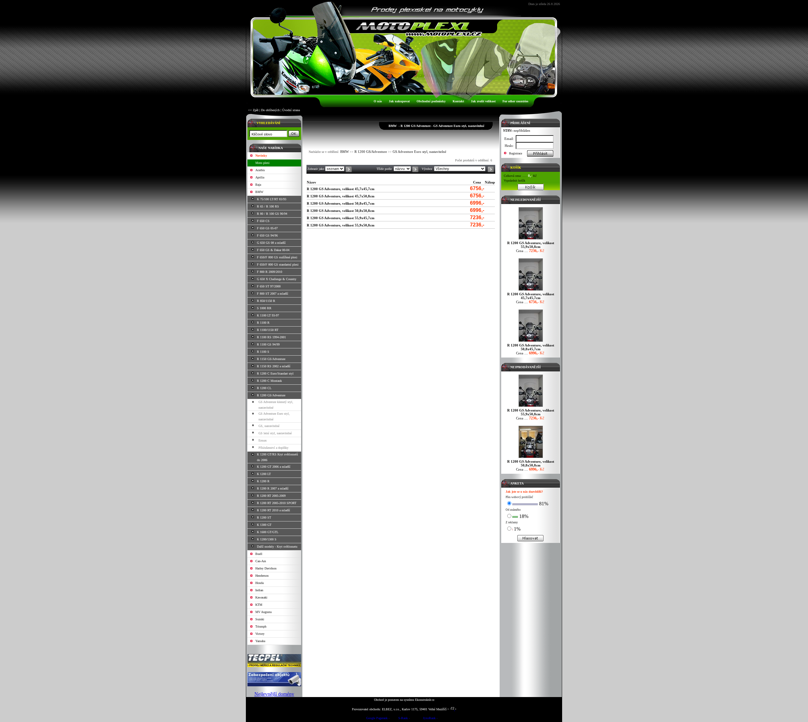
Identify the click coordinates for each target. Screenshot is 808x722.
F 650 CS (263, 221)
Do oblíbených (270, 110)
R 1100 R (263, 322)
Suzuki (259, 619)
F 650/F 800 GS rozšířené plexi (277, 257)
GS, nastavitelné (268, 426)
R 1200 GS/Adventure (271, 395)
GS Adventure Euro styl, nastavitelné (419, 151)
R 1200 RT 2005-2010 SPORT (276, 503)
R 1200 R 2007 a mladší (272, 488)
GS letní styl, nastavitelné (275, 433)
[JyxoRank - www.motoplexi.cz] (430, 719)
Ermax (262, 440)
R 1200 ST (264, 517)
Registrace (515, 153)
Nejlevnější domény (274, 694)
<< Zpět (253, 110)
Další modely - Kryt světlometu (277, 546)
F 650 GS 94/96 (267, 235)
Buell (258, 554)
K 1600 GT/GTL (267, 532)
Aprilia (259, 177)
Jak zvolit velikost (483, 101)
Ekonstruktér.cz (424, 699)
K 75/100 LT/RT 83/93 (271, 199)
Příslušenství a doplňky (273, 447)
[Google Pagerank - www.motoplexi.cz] (377, 719)
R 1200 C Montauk (269, 380)
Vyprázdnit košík (514, 180)
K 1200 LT (264, 474)
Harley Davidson (265, 568)
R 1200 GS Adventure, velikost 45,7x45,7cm (340, 189)
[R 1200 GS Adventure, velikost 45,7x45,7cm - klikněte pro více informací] (530, 290)
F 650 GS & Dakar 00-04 (273, 250)
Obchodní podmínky (431, 101)
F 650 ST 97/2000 (269, 286)
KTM (258, 604)
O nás (378, 101)
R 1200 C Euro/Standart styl (275, 373)
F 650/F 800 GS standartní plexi (278, 264)
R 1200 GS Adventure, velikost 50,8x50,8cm (340, 211)
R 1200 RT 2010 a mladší (273, 510)
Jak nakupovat (399, 101)
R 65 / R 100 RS (268, 206)
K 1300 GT (264, 524)
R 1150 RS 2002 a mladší (273, 366)
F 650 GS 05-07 (267, 228)
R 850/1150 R (266, 301)
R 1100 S (263, 351)
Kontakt (458, 101)
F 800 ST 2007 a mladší (272, 293)
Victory (259, 633)
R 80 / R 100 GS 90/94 (272, 213)
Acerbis (260, 170)
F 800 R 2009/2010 (269, 272)
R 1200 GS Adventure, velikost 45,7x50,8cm (340, 196)
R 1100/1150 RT (267, 330)
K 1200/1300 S (266, 539)
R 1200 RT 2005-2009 (271, 495)
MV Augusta (263, 612)
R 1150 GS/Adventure (271, 359)
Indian (259, 590)
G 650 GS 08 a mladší (271, 242)
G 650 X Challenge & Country (276, 279)
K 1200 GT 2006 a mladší (273, 466)
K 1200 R (263, 481)
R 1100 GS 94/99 (268, 344)
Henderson (262, 575)
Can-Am (260, 561)
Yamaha (260, 641)
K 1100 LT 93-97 (268, 315)
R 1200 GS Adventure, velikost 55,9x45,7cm (340, 218)
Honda (259, 583)
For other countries (515, 101)
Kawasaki (261, 597)
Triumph (260, 626)
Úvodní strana (291, 110)
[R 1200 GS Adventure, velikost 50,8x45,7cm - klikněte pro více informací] (530, 341)
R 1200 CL (264, 388)
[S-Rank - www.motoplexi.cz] (404, 719)
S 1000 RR (264, 308)
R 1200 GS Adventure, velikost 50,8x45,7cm (340, 203)
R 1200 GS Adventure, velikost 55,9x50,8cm (340, 225)
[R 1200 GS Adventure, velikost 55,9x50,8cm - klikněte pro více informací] (530, 239)
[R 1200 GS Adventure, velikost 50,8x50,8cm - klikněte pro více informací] (530, 457)
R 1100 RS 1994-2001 (271, 337)
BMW (259, 192)
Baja (258, 184)
